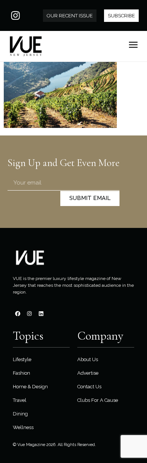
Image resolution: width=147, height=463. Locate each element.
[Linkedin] (41, 313)
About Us (87, 359)
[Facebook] (18, 313)
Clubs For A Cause (97, 400)
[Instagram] (15, 15)
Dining (20, 414)
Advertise (87, 373)
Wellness (23, 427)
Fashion (21, 373)
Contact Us (89, 386)
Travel (19, 400)
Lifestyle (22, 359)
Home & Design (30, 386)
